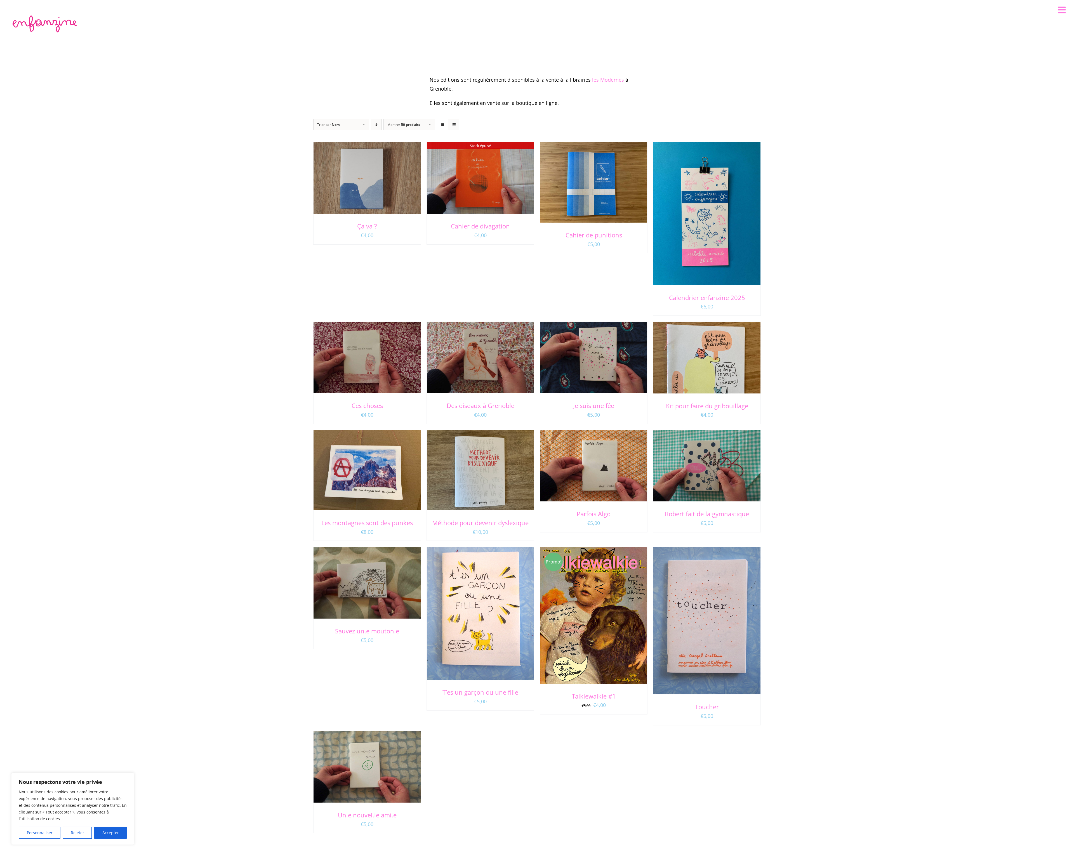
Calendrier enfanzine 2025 (707, 297)
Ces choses (367, 405)
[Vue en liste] (453, 124)
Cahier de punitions (594, 235)
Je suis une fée (593, 405)
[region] (72, 809)
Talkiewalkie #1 (594, 696)
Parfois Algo (594, 514)
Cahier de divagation (480, 226)
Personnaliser (40, 832)
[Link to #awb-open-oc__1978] (1062, 10)
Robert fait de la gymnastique (707, 514)
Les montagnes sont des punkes (367, 522)
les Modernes (608, 79)
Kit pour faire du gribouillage (707, 406)
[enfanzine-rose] (45, 16)
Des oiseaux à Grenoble (480, 405)
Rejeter (77, 832)
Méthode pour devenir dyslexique (480, 522)
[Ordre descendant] (376, 124)
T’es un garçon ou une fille (480, 692)
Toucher (707, 706)
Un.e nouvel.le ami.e (367, 815)
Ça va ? (367, 226)
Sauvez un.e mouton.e (367, 631)
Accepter (110, 832)
